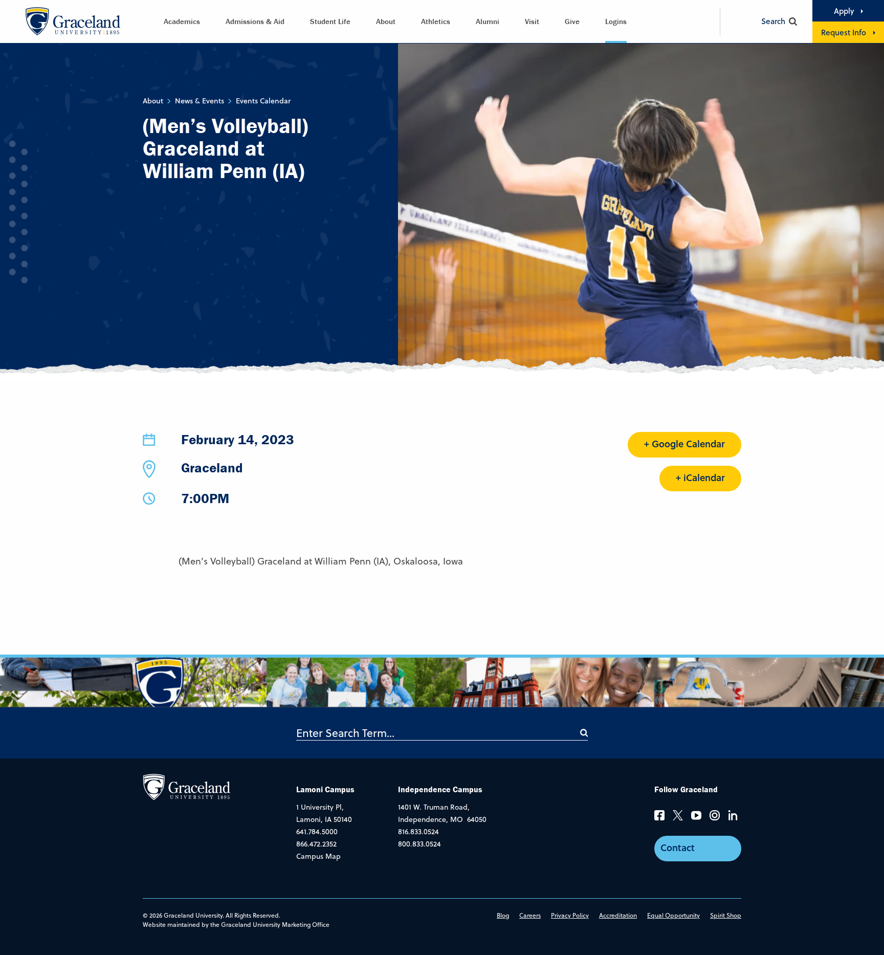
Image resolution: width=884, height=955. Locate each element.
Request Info (843, 32)
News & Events (199, 101)
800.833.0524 (419, 844)
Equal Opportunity (673, 915)
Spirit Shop (725, 915)
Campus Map (318, 856)
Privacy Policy (570, 915)
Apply (844, 10)
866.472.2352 (316, 844)
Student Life (330, 21)
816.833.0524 (418, 832)
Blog (503, 915)
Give (572, 21)
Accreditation (618, 915)
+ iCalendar (700, 477)
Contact (677, 847)
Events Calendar (263, 101)
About (385, 21)
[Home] (186, 787)
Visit (532, 21)
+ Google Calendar (684, 443)
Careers (530, 915)
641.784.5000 (317, 832)
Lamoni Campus (325, 789)
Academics (182, 21)
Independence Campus (440, 789)
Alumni (487, 21)
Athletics (435, 21)
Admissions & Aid (255, 21)
